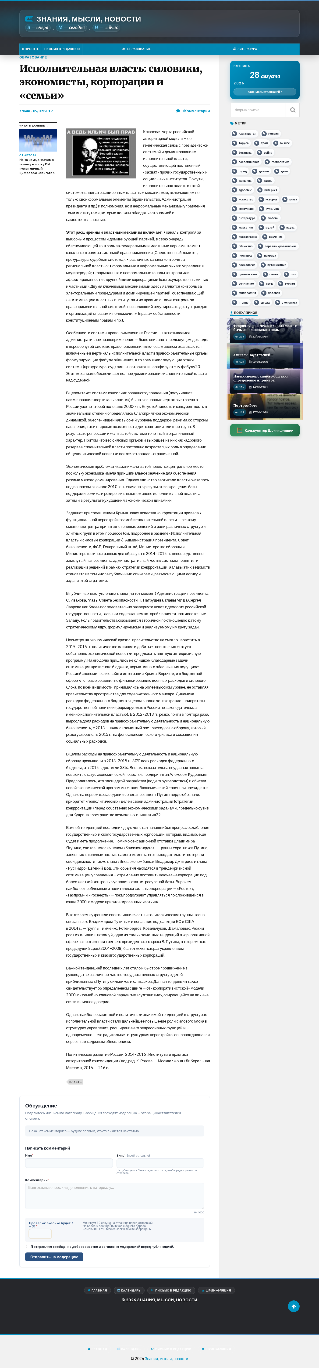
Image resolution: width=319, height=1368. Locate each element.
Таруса (244, 143)
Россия (273, 133)
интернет (270, 190)
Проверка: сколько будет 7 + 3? (51, 1224)
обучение (276, 237)
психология (247, 265)
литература (247, 218)
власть (75, 1081)
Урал (264, 143)
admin (24, 111)
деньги (264, 171)
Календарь (131, 1290)
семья (273, 274)
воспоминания (249, 162)
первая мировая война (281, 246)
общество (246, 246)
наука (290, 227)
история (271, 199)
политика (245, 255)
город (243, 171)
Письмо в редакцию (62, 49)
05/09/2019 (43, 111)
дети (284, 171)
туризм (290, 283)
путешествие (276, 265)
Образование (33, 57)
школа (265, 302)
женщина (245, 180)
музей (270, 227)
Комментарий (37, 1180)
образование (248, 237)
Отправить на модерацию (54, 1257)
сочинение (246, 283)
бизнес (285, 143)
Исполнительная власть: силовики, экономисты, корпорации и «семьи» (110, 82)
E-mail (133, 1155)
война (268, 152)
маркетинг (246, 227)
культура (272, 208)
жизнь (268, 180)
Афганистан (247, 133)
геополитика (281, 162)
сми (293, 274)
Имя (29, 1155)
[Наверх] (294, 1306)
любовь (272, 218)
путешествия (248, 274)
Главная (99, 1290)
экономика (289, 302)
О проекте (30, 49)
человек (274, 293)
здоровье (245, 190)
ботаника (245, 152)
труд (269, 283)
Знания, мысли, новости (89, 19)
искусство (246, 199)
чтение (243, 302)
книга (293, 199)
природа (270, 255)
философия (247, 293)
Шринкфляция (218, 1290)
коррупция (246, 208)
